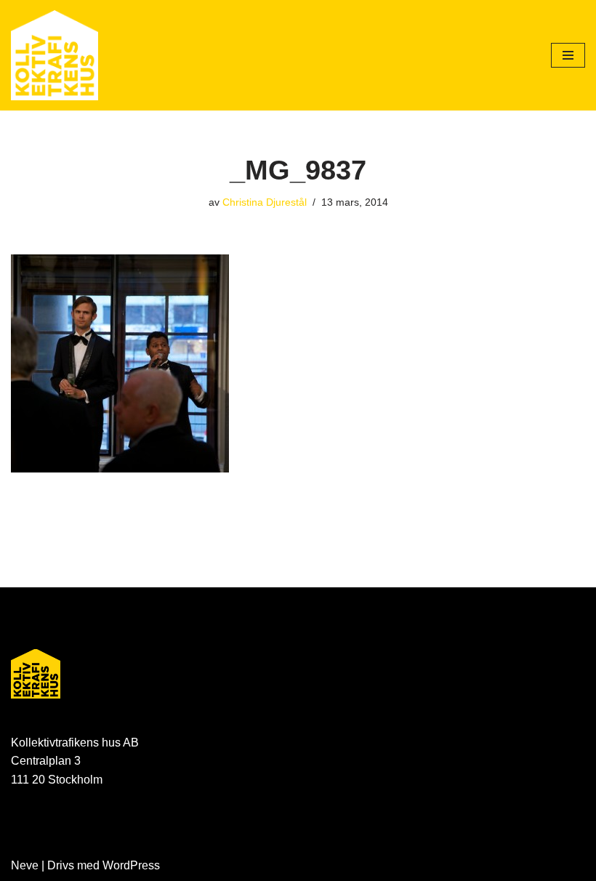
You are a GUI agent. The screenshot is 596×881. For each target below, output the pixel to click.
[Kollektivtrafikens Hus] (54, 55)
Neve (25, 865)
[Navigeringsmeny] (568, 55)
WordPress (131, 865)
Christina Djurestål (264, 202)
